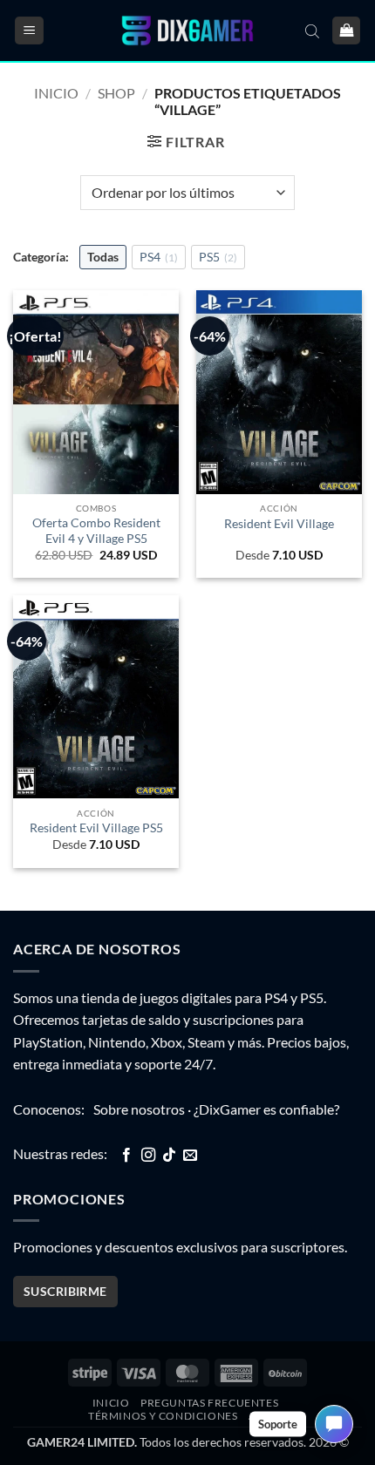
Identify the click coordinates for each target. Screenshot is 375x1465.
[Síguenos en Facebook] (126, 1155)
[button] (29, 31)
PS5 (218, 256)
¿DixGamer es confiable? (266, 1109)
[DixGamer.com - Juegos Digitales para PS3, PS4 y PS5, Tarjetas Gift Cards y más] (187, 31)
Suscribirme (65, 1291)
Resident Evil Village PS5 (96, 828)
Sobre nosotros (139, 1109)
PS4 (159, 256)
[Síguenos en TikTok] (169, 1155)
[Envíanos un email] (190, 1155)
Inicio (56, 93)
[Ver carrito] (346, 31)
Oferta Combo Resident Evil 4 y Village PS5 (96, 531)
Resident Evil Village (279, 524)
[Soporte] (334, 1424)
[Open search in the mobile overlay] (312, 30)
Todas (103, 256)
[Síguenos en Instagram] (148, 1155)
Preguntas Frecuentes (209, 1402)
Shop (116, 93)
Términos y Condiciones (162, 1415)
